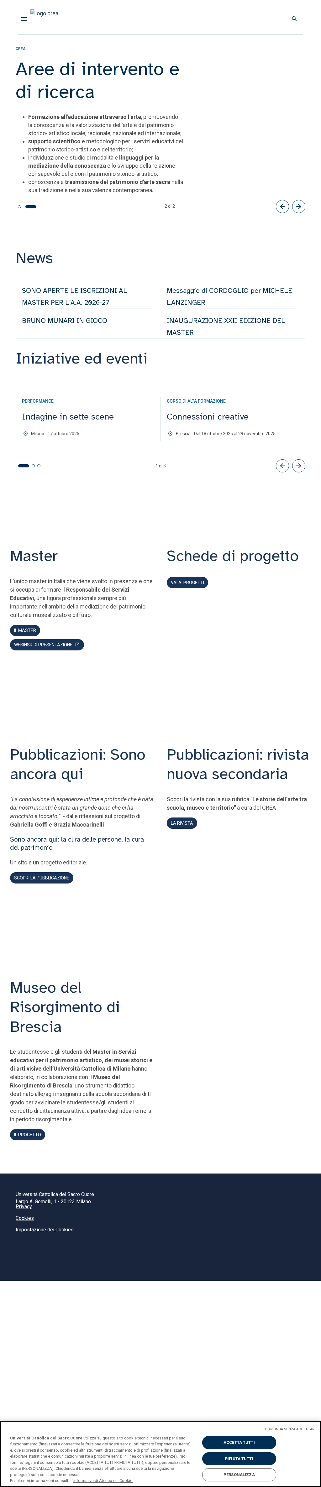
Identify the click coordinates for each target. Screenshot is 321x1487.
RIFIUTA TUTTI (239, 1458)
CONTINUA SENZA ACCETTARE (290, 1429)
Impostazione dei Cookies (45, 1229)
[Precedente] (282, 206)
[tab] (23, 206)
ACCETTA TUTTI (239, 1442)
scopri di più (37, 191)
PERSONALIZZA (239, 1474)
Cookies (25, 1218)
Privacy (24, 1206)
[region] (160, 1454)
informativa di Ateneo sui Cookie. (103, 1480)
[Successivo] (298, 206)
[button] (282, 465)
